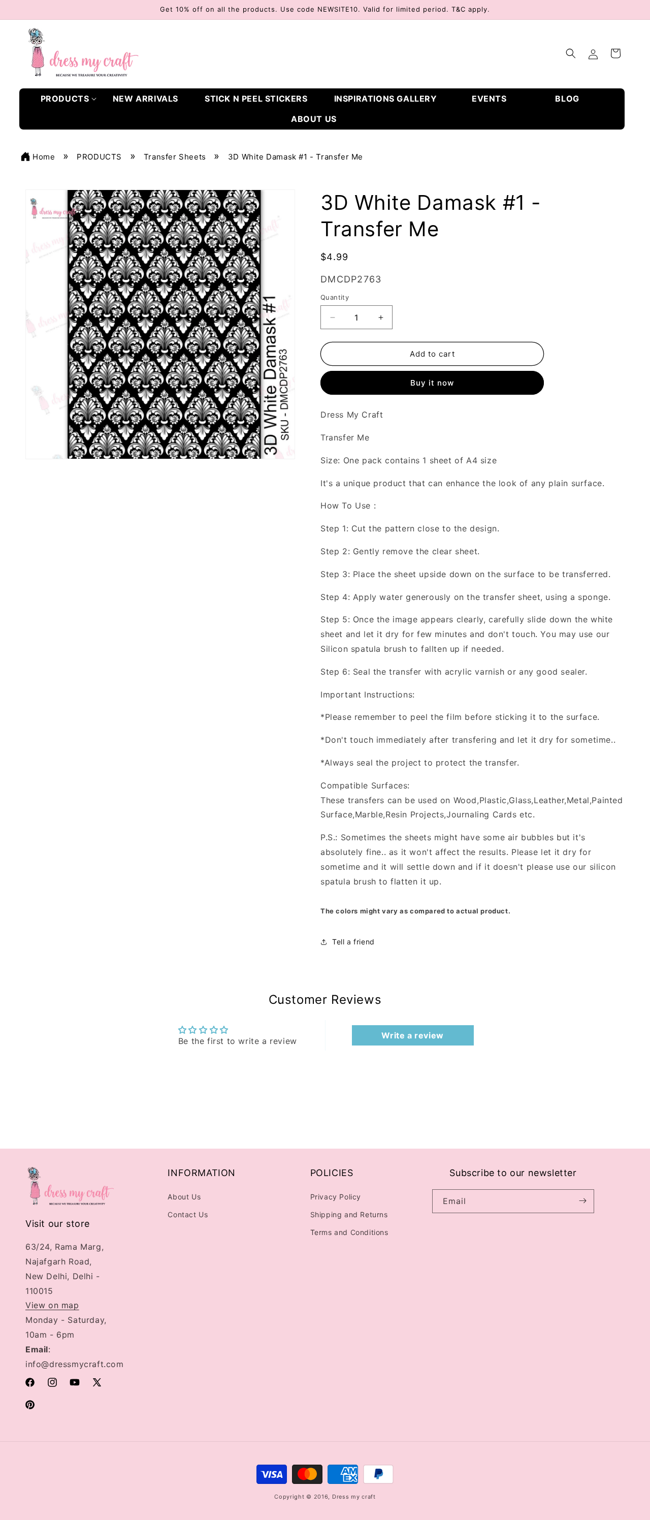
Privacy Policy (335, 1196)
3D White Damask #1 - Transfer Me (295, 157)
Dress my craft (354, 1496)
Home (43, 157)
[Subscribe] (582, 1201)
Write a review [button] (412, 1036)
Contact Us (188, 1214)
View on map (52, 1305)
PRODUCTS (99, 157)
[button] (68, 98)
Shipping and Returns (349, 1214)
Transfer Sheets (175, 157)
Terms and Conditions (349, 1232)
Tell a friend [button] (353, 942)
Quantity (334, 297)
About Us (184, 1196)
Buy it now (432, 383)
